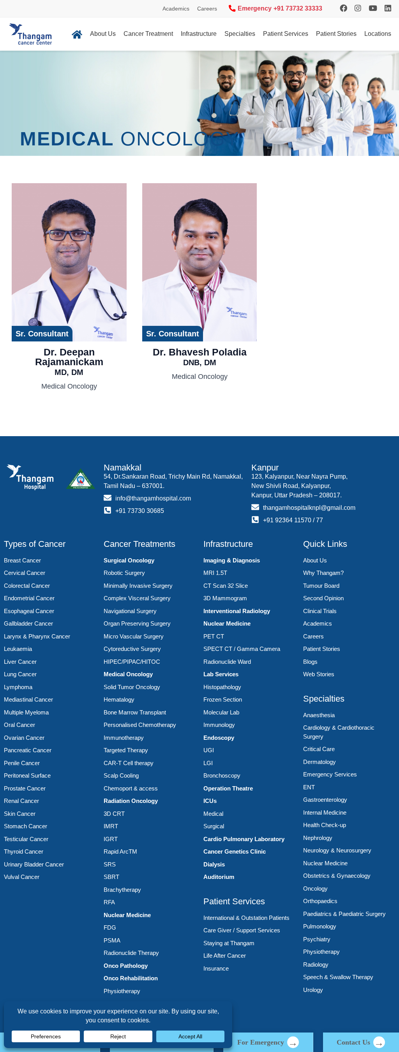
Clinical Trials (320, 611)
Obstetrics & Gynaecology (337, 875)
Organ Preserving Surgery (137, 623)
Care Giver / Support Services (241, 930)
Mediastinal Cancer (28, 699)
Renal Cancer (21, 800)
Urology (313, 990)
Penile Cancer (22, 763)
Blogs (310, 661)
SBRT (111, 876)
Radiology (315, 964)
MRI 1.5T (215, 572)
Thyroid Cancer (23, 851)
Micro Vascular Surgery (134, 636)
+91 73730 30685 (139, 510)
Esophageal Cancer (29, 611)
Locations (377, 33)
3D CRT (114, 813)
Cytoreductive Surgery (132, 648)
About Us (103, 33)
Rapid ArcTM (120, 851)
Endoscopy (218, 737)
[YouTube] (373, 8)
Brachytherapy (122, 889)
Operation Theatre (228, 788)
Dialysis (214, 864)
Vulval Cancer (21, 876)
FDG (110, 927)
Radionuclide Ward (227, 661)
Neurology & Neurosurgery (337, 850)
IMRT (111, 826)
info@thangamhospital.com (153, 498)
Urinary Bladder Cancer (34, 864)
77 (319, 520)
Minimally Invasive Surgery (138, 585)
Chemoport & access (131, 788)
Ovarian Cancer (24, 737)
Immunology (219, 724)
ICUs (210, 800)
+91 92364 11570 (287, 520)
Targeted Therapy (126, 750)
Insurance (216, 968)
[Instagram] (343, 8)
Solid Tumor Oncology (132, 687)
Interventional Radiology (236, 611)
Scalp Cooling (121, 775)
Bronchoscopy (221, 775)
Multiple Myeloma (26, 712)
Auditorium (218, 876)
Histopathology (222, 687)
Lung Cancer (20, 674)
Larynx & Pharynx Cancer (37, 636)
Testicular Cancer (26, 839)
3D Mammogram (225, 598)
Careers (207, 8)
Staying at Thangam (228, 943)
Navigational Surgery (130, 611)
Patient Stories (336, 33)
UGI (208, 750)
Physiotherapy (122, 991)
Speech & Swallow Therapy (338, 977)
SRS (110, 864)
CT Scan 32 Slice (225, 585)
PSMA (112, 940)
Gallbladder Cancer (28, 623)
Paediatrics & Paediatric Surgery (344, 914)
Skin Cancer (19, 813)
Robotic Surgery (124, 572)
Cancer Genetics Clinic (234, 851)
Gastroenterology (325, 799)
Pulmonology (319, 926)
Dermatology (319, 762)
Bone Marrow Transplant (135, 712)
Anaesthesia (319, 715)
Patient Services (285, 33)
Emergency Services (330, 774)
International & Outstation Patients (246, 917)
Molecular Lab (221, 712)
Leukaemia (18, 648)
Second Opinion (323, 598)
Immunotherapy (124, 737)
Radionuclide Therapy (131, 952)
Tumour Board (321, 585)
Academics (175, 8)
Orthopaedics (320, 901)
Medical (213, 813)
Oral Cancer (19, 724)
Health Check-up (324, 825)
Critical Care (319, 749)
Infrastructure (199, 33)
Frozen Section (222, 699)
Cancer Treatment (148, 33)
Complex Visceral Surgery (137, 598)
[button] (42, 333)
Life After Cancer (224, 955)
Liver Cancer (20, 661)
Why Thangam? (323, 572)
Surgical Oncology (129, 560)
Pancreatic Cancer (27, 750)
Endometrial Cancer (29, 598)
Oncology (315, 888)
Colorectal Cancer (27, 585)
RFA (109, 902)
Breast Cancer (22, 560)
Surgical (213, 826)
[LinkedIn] (388, 8)
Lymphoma (18, 687)
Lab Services (220, 674)
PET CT (213, 636)
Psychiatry (316, 939)
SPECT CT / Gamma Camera (241, 648)
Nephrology (317, 838)
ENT (309, 787)
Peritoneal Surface (27, 775)
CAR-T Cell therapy (129, 763)
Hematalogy (119, 699)
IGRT (111, 839)
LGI (208, 763)
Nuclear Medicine (127, 915)
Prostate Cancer (25, 788)
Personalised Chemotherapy (140, 724)
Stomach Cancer (25, 826)
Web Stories (318, 674)
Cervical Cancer (24, 572)
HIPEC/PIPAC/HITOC (132, 661)
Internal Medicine (324, 812)
